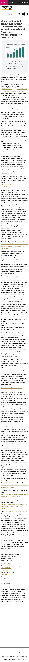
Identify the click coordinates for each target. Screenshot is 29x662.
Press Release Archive (17, 653)
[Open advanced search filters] (22, 14)
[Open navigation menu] (2, 13)
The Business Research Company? (17, 511)
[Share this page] (27, 13)
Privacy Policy (22, 659)
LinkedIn (3, 578)
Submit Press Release (8, 656)
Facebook (4, 574)
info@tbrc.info (5, 570)
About (7, 653)
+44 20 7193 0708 (6, 568)
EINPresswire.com (7, 89)
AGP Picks (4, 2)
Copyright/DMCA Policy (10, 659)
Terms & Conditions (21, 656)
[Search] (19, 14)
